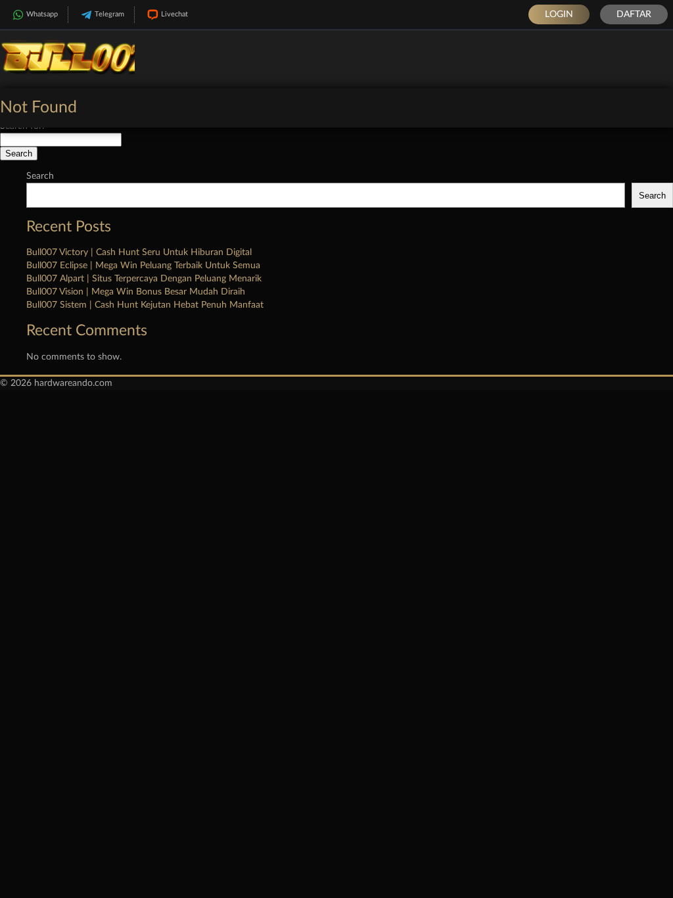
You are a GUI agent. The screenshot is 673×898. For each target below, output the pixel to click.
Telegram (109, 14)
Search (40, 176)
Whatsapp (42, 14)
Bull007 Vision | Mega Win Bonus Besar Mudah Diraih (135, 291)
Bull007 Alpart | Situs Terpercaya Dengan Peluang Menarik (144, 278)
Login (559, 14)
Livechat (174, 14)
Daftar (633, 14)
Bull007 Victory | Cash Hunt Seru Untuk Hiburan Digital (139, 252)
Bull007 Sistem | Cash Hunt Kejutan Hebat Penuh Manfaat (145, 305)
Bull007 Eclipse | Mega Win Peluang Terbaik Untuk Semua (143, 265)
